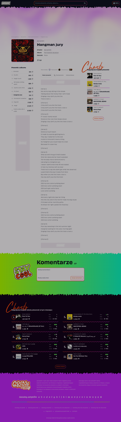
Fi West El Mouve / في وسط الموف (84, 336)
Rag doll (16, 102)
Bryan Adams (98, 73)
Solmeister (81, 344)
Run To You (97, 75)
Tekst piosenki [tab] (46, 75)
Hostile (84, 334)
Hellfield (96, 99)
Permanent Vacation (51, 52)
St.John (16, 75)
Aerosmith (47, 50)
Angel (15, 105)
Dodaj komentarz (77, 278)
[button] (116, 3)
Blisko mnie (98, 83)
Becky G (101, 107)
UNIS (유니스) (97, 89)
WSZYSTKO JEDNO (100, 101)
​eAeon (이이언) (77, 354)
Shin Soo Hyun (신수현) (28, 344)
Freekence (76, 334)
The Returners (88, 314)
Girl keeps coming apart (19, 83)
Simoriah (16, 71)
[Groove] (6, 3)
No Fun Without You (80, 356)
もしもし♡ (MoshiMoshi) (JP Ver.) (101, 92)
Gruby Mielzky (98, 81)
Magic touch (17, 78)
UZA (23, 346)
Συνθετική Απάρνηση (80, 346)
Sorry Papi (97, 109)
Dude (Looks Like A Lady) (19, 110)
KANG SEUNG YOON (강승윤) (30, 354)
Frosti (102, 99)
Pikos (75, 344)
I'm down (16, 91)
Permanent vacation (20, 98)
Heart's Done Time (19, 87)
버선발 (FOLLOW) (27, 356)
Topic (95, 107)
